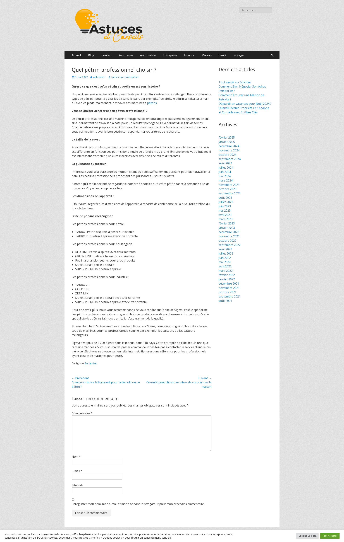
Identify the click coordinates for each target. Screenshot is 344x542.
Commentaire (82, 413)
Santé (222, 55)
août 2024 (225, 163)
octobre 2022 (227, 241)
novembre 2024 (229, 150)
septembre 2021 (229, 296)
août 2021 (225, 301)
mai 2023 (225, 210)
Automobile (148, 55)
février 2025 (227, 137)
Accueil (76, 55)
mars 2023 (226, 219)
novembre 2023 (229, 185)
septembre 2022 (229, 245)
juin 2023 (225, 206)
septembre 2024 (229, 159)
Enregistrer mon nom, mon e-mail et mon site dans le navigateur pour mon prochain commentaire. (138, 504)
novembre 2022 (229, 236)
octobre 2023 (227, 189)
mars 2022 (226, 271)
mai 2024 (225, 176)
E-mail (77, 471)
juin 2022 (225, 258)
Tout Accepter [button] (329, 535)
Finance (189, 55)
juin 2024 (225, 172)
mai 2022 (225, 262)
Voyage (239, 55)
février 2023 (227, 223)
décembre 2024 (229, 146)
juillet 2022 (226, 253)
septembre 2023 (229, 193)
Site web (77, 485)
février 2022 (227, 275)
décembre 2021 (229, 283)
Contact (106, 55)
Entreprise (170, 55)
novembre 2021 (229, 288)
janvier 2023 (227, 228)
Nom (76, 457)
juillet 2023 (226, 202)
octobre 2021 (227, 292)
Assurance (126, 55)
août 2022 (225, 249)
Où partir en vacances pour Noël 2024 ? (245, 104)
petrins (152, 103)
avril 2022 (225, 266)
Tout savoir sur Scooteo (235, 82)
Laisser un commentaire (125, 77)
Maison (207, 55)
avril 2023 (225, 215)
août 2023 (225, 198)
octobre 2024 (227, 155)
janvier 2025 (227, 142)
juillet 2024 (226, 168)
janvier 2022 (227, 279)
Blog (91, 55)
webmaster (99, 77)
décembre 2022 (229, 232)
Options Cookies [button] (307, 535)
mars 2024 (226, 180)
